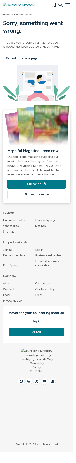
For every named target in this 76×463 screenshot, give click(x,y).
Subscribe (36, 184)
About (7, 283)
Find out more (37, 194)
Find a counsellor (14, 220)
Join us (7, 249)
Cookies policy (45, 289)
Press (39, 295)
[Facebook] (21, 381)
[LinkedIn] (52, 381)
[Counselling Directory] (21, 5)
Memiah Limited (50, 444)
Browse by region (46, 220)
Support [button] (8, 212)
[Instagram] (29, 381)
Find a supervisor (14, 255)
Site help (41, 226)
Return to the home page (22, 58)
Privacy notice (12, 300)
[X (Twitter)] (36, 381)
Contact (8, 289)
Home (6, 14)
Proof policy (11, 265)
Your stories (11, 226)
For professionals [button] (15, 242)
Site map (8, 231)
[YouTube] (44, 381)
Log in (39, 249)
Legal (6, 295)
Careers (42, 283)
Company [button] (9, 276)
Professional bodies (48, 255)
